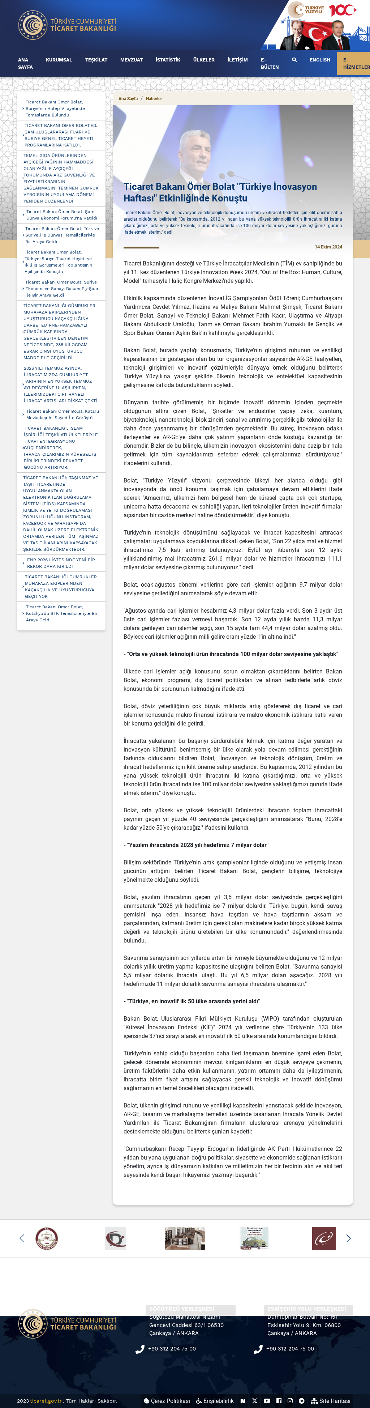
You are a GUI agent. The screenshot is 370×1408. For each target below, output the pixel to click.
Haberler (154, 98)
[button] (22, 1238)
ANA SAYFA (25, 63)
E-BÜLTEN (270, 63)
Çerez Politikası (170, 1401)
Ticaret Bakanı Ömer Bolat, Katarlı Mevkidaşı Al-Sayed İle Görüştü (62, 414)
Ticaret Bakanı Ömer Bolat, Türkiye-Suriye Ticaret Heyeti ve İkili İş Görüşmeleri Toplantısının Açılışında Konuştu (58, 262)
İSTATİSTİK (168, 60)
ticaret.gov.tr (46, 1401)
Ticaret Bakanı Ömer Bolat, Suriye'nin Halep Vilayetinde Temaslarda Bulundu (55, 108)
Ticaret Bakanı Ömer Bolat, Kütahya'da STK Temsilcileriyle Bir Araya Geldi (62, 613)
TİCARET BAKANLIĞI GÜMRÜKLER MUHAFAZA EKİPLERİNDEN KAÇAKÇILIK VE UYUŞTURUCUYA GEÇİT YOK (61, 586)
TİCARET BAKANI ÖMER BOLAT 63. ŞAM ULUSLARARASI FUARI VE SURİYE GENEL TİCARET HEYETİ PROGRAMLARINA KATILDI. (61, 135)
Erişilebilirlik (218, 1401)
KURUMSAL (59, 60)
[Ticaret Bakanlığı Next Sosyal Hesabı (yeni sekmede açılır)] (242, 1401)
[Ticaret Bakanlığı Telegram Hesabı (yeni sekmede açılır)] (301, 1401)
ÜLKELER (204, 60)
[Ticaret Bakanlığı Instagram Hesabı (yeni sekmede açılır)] (290, 1401)
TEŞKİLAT (96, 60)
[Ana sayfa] (67, 24)
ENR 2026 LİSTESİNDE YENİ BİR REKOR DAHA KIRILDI (61, 563)
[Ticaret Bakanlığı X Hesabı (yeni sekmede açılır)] (254, 1401)
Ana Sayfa (128, 98)
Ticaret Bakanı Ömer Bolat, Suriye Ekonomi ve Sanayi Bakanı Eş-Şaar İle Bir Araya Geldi (62, 289)
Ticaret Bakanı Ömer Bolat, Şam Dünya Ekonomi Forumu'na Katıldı (61, 215)
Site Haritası (334, 1401)
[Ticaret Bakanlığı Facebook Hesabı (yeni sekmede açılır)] (279, 1401)
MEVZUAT (131, 60)
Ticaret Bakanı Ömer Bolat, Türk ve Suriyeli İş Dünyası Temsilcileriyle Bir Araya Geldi (62, 235)
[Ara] (294, 60)
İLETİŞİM (238, 60)
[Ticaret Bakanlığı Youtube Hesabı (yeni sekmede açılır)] (267, 1401)
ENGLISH (320, 60)
